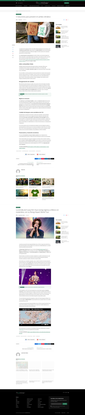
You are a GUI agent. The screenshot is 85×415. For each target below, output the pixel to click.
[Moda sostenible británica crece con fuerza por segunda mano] (35, 193)
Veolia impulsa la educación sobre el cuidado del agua (34, 381)
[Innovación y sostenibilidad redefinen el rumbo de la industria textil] (48, 181)
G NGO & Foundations (18, 5)
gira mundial (18, 336)
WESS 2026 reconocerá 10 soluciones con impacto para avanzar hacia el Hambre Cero (65, 32)
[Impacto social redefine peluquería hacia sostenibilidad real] (22, 181)
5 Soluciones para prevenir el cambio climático (44, 348)
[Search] (68, 0)
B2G (42, 5)
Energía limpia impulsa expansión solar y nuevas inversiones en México (48, 370)
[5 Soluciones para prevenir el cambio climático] (35, 32)
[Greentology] (42, 3)
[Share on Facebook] (63, 20)
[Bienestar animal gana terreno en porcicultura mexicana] (58, 27)
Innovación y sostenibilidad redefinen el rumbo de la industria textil (48, 187)
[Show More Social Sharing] (68, 20)
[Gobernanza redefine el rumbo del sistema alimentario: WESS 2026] (58, 41)
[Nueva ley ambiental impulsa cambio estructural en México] (58, 46)
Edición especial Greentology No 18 (28, 348)
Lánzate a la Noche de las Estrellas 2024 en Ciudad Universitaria (34, 287)
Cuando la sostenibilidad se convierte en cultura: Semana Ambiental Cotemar (22, 370)
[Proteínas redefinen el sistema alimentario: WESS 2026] (35, 181)
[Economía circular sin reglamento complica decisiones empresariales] (35, 365)
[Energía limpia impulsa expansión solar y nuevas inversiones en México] (48, 365)
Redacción (23, 169)
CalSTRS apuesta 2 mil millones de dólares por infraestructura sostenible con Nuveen (48, 198)
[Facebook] (13, 47)
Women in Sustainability (60, 5)
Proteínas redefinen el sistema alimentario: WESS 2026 (33, 187)
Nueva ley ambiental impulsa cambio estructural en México (65, 46)
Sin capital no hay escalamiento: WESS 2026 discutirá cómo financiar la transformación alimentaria (65, 37)
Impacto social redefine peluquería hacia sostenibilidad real (21, 187)
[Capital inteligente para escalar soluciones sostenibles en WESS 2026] (22, 193)
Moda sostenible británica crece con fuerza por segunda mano (34, 198)
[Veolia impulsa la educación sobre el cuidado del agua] (35, 376)
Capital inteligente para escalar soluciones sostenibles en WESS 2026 (22, 198)
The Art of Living (47, 5)
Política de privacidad (56, 407)
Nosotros (20, 0)
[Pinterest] (13, 53)
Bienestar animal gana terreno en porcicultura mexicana (64, 27)
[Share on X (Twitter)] (65, 20)
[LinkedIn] (13, 51)
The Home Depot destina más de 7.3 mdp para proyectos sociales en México (47, 382)
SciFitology (53, 5)
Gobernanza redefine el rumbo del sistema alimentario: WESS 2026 (64, 41)
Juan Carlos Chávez (22, 215)
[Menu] (16, 3)
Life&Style (18, 207)
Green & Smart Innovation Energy (34, 5)
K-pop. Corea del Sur (23, 336)
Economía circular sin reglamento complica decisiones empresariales (34, 370)
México (34, 336)
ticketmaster (38, 336)
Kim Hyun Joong (30, 336)
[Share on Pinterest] (66, 20)
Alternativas (18, 14)
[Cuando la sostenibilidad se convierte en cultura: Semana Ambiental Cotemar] (22, 365)
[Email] (13, 55)
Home (16, 0)
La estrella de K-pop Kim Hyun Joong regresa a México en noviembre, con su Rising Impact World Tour (26, 164)
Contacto (23, 0)
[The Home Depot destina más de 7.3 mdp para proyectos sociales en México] (48, 376)
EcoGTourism (68, 5)
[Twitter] (13, 49)
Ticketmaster (21, 329)
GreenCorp (25, 5)
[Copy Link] (13, 57)
